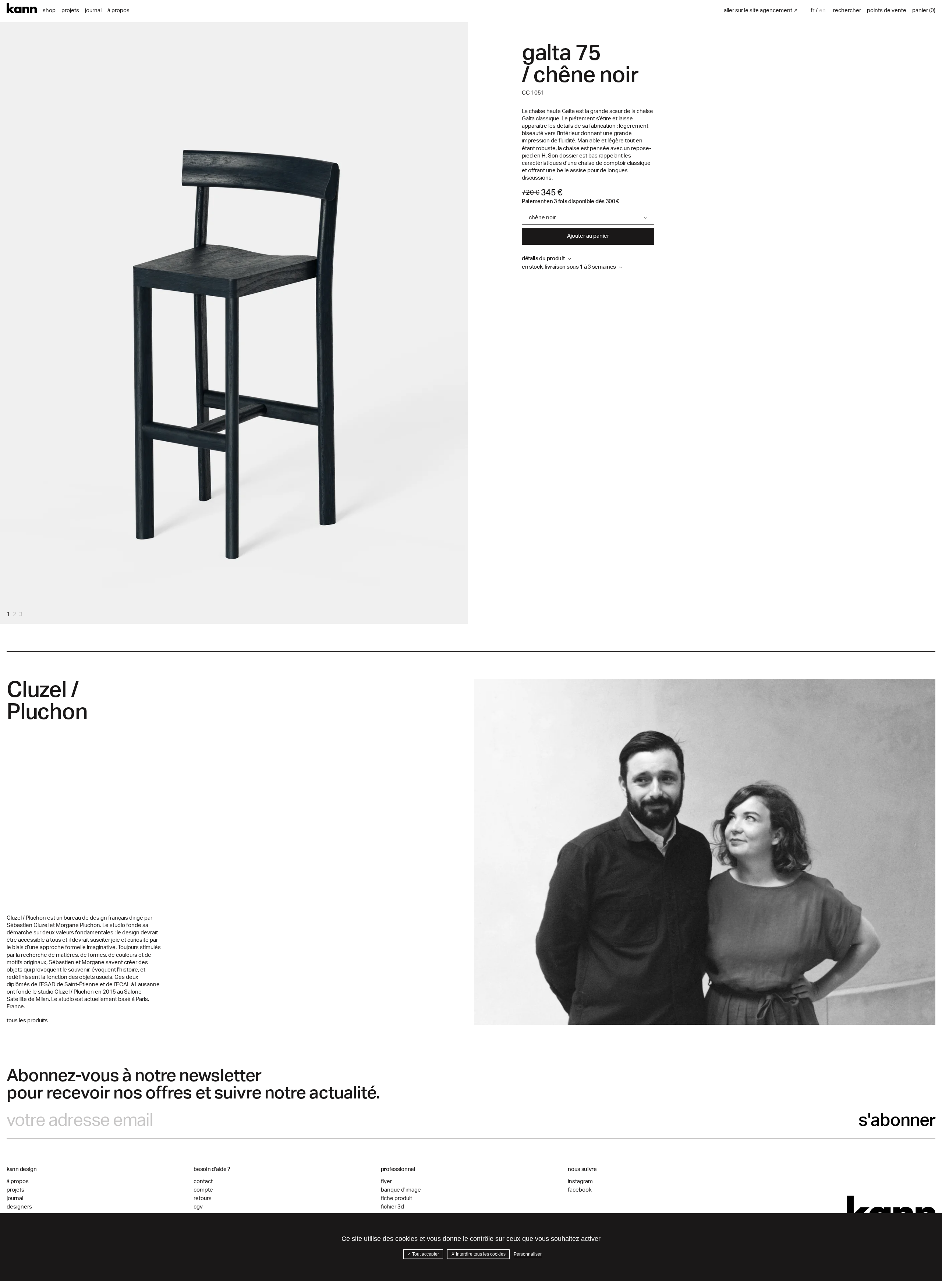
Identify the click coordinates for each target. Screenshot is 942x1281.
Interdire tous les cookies (480, 1254)
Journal (93, 10)
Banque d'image (401, 1190)
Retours (203, 1198)
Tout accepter (425, 1254)
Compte (203, 1190)
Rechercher (847, 10)
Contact (203, 1181)
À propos (18, 1181)
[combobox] (813, 10)
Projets (70, 10)
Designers (19, 1207)
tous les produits (27, 1020)
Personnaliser (528, 1254)
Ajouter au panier (588, 236)
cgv (198, 1207)
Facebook (580, 1190)
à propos (118, 10)
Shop (49, 10)
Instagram (580, 1181)
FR (812, 10)
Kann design (22, 8)
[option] (822, 10)
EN (822, 10)
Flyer (386, 1181)
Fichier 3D (392, 1207)
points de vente (886, 10)
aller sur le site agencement (758, 10)
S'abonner (896, 1120)
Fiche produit (396, 1198)
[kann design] (891, 1211)
